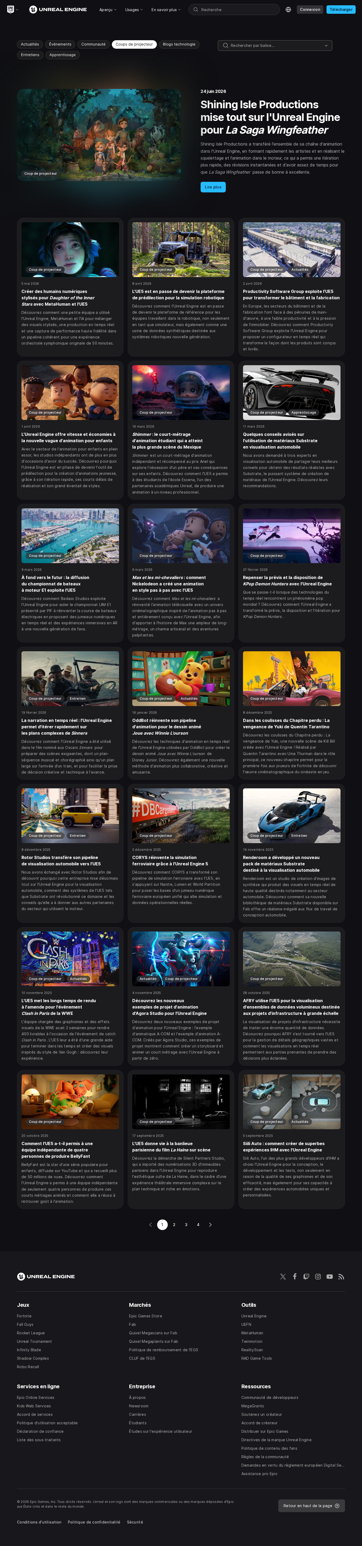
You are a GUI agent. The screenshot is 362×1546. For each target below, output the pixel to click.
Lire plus (213, 187)
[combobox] (277, 45)
